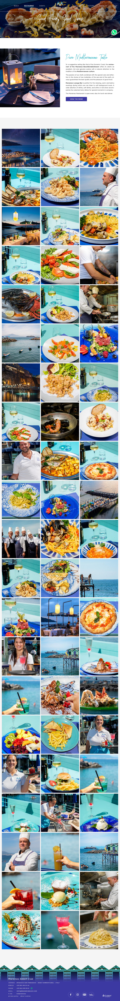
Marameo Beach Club (20, 979)
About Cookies (25, 996)
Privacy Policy (13, 996)
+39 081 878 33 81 (23, 988)
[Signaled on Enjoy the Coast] (91, 994)
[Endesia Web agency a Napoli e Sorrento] (107, 995)
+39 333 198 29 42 (23, 985)
